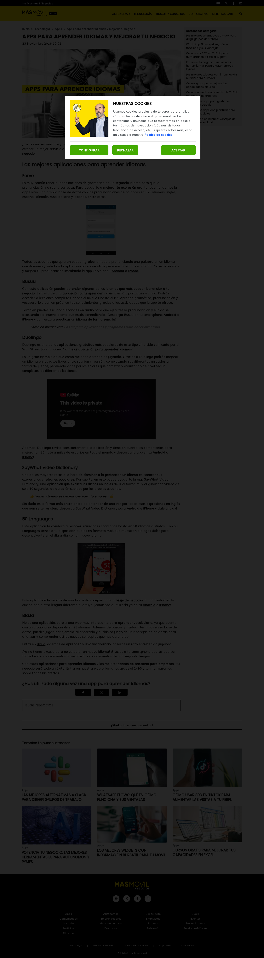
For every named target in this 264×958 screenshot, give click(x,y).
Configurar (89, 150)
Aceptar (178, 150)
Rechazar (125, 150)
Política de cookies (158, 134)
